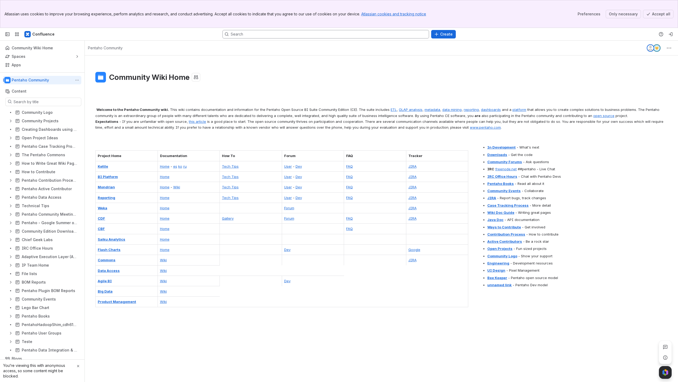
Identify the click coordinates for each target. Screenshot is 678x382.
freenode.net (506, 169)
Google (414, 250)
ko (180, 166)
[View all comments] (665, 347)
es (175, 166)
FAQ (349, 166)
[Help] (661, 34)
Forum (289, 208)
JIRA (412, 166)
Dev (299, 166)
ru (185, 166)
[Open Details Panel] (665, 357)
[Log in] (670, 34)
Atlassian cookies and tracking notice (393, 14)
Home (165, 166)
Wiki (176, 187)
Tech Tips (230, 166)
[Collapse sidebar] (7, 34)
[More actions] (77, 80)
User (288, 166)
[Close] (78, 366)
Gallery (228, 218)
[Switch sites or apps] (17, 34)
